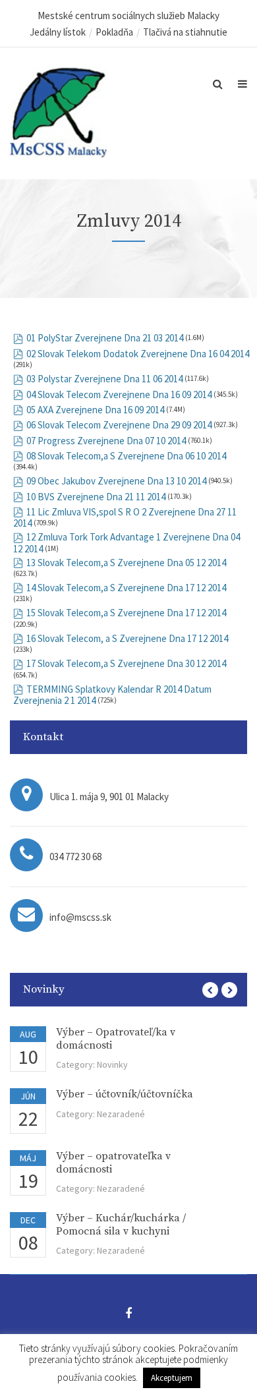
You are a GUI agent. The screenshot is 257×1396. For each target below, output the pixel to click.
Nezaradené (121, 1114)
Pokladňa (114, 32)
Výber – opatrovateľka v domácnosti (113, 1162)
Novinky (112, 1064)
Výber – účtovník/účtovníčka (124, 1094)
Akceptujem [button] (171, 1377)
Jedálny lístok (58, 32)
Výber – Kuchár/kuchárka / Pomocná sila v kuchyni (121, 1224)
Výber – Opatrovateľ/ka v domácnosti (115, 1038)
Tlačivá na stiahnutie (185, 32)
